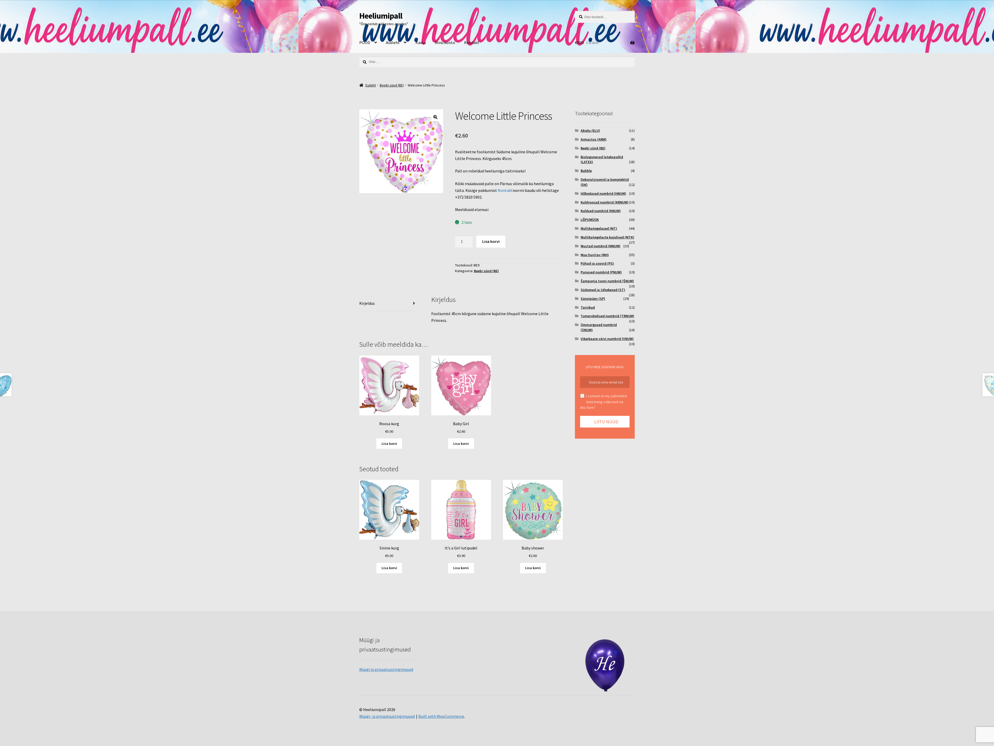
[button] (435, 117)
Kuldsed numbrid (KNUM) (601, 210)
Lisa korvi (491, 241)
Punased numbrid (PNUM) (601, 272)
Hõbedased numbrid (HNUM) (603, 193)
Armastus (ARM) (593, 139)
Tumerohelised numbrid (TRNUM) (607, 316)
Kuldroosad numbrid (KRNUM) (604, 202)
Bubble (586, 170)
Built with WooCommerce (441, 716)
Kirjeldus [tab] (367, 303)
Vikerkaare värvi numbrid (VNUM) (607, 338)
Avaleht (393, 42)
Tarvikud (588, 307)
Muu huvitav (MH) (595, 254)
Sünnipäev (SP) (593, 298)
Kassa (420, 42)
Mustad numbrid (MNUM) (600, 246)
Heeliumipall (380, 16)
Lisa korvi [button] (389, 443)
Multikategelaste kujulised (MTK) (607, 237)
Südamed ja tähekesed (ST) (603, 289)
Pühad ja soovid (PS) (597, 263)
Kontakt (471, 42)
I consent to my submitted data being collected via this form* (603, 402)
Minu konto (445, 42)
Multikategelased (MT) (599, 228)
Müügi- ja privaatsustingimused (387, 716)
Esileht (371, 85)
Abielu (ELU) (590, 130)
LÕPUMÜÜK (590, 219)
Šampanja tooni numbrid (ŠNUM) (607, 281)
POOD (364, 42)
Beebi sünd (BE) (392, 85)
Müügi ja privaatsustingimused (386, 669)
